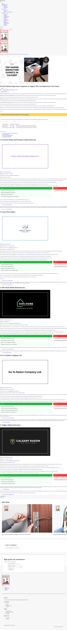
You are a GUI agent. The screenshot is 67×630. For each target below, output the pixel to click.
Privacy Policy (8, 610)
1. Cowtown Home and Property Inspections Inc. (10, 133)
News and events (5, 4)
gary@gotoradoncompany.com (14, 391)
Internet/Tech (6, 20)
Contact (7, 603)
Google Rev (8, 204)
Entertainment (4, 5)
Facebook (7, 617)
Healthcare (6, 17)
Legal (5, 21)
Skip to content (2, 0)
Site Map (7, 613)
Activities (5, 6)
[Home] (4, 40)
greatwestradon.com (6, 244)
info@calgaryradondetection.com (14, 460)
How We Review (9, 605)
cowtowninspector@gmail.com (14, 175)
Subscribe (11, 569)
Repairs (5, 24)
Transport (5, 25)
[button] (25, 585)
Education (5, 15)
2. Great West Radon (5, 134)
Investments (6, 10)
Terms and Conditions (9, 611)
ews (11, 204)
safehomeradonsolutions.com (8, 319)
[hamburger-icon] (1, 1)
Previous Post (3, 496)
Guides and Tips (6, 16)
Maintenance (6, 22)
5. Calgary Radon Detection (6, 136)
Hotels (5, 18)
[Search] (10, 29)
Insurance (5, 19)
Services (3, 12)
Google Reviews (9, 209)
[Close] (1, 111)
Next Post (2, 497)
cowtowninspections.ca (7, 171)
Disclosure (8, 612)
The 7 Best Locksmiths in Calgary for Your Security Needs (16, 534)
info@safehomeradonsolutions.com (15, 323)
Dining (5, 14)
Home (3, 3)
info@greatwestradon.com (13, 247)
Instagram (7, 618)
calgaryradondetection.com (8, 457)
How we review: (4, 91)
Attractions (6, 7)
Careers (7, 606)
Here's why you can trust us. (23, 54)
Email (9, 563)
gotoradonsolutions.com (7, 387)
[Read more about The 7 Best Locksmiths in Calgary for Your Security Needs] (27, 532)
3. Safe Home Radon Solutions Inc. (7, 135)
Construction (6, 13)
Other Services (6, 23)
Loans (5, 11)
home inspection (16, 184)
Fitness (5, 8)
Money (3, 9)
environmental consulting (13, 331)
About (7, 604)
